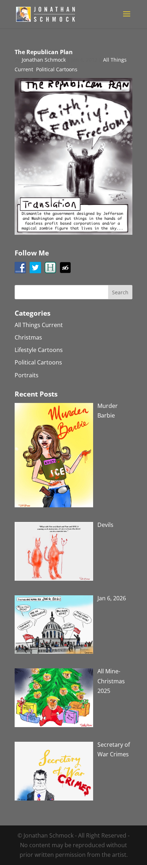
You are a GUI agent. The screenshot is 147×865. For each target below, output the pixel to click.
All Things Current (39, 325)
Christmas (28, 337)
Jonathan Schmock (44, 59)
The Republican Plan (44, 52)
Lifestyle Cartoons (39, 350)
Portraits (27, 375)
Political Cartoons (56, 69)
